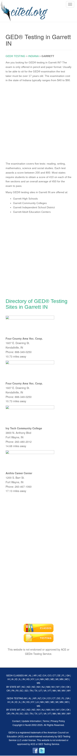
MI (57, 679)
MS (38, 682)
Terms (46, 721)
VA (45, 690)
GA (68, 675)
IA (12, 679)
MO (67, 679)
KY (32, 679)
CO (49, 675)
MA (42, 679)
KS (28, 679)
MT (18, 686)
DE (59, 675)
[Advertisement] (38, 121)
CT (54, 675)
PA (13, 690)
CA (44, 675)
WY (69, 690)
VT (49, 690)
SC (21, 690)
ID (16, 679)
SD (26, 690)
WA (54, 690)
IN (24, 679)
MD (47, 679)
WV (63, 690)
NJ (43, 686)
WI (59, 690)
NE (33, 686)
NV (53, 686)
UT (40, 690)
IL (20, 679)
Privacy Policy (58, 721)
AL (30, 675)
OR (8, 690)
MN (61, 679)
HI (8, 679)
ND (28, 686)
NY (58, 686)
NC (23, 686)
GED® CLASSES (15, 675)
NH (38, 686)
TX (35, 690)
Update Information (31, 721)
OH (63, 686)
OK (68, 686)
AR (35, 675)
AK (25, 675)
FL (63, 675)
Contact (16, 721)
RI (17, 690)
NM (48, 686)
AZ (39, 675)
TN (31, 690)
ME (52, 679)
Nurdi (28, 724)
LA (37, 679)
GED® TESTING (15, 56)
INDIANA (33, 56)
